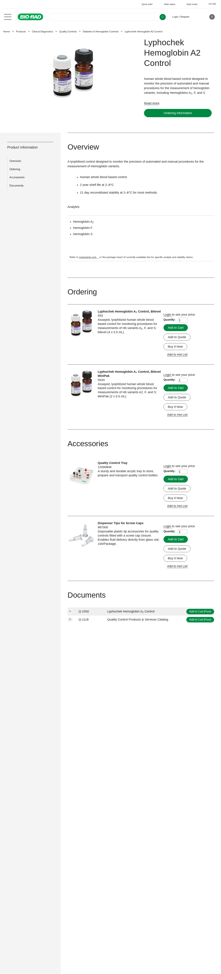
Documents (16, 185)
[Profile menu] (197, 16)
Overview (15, 161)
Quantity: (169, 319)
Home (6, 31)
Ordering (14, 169)
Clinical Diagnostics (42, 31)
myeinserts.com (87, 257)
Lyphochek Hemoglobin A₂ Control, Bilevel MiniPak (129, 374)
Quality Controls (68, 31)
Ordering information (178, 113)
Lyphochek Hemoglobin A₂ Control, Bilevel (129, 311)
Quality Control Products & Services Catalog (137, 619)
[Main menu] (7, 16)
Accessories (17, 177)
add (70, 612)
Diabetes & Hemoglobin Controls (100, 31)
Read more (151, 103)
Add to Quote (177, 337)
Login (168, 314)
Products (21, 31)
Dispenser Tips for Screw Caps (120, 523)
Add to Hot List (177, 354)
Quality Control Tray (112, 463)
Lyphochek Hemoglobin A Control (131, 611)
